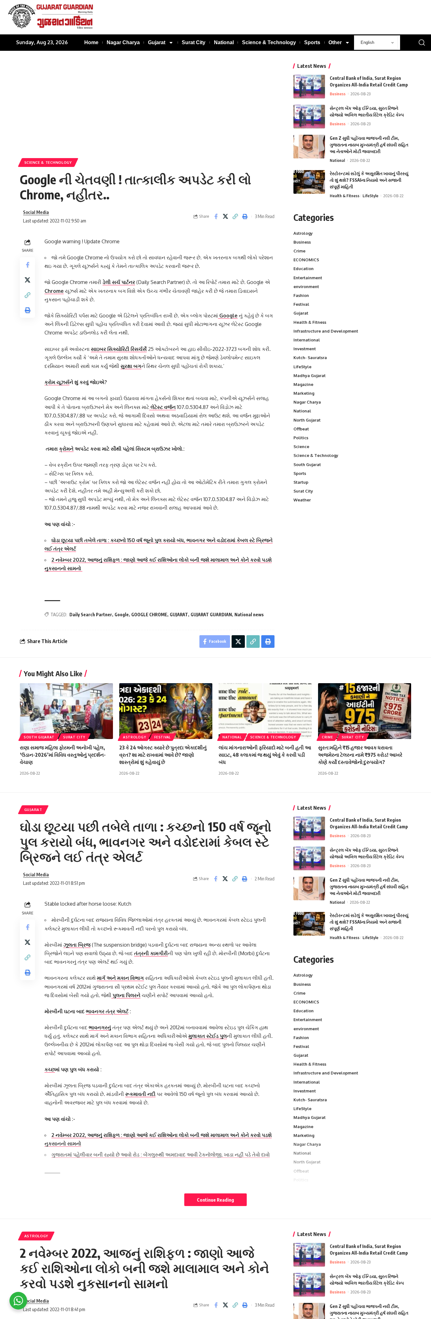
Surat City (303, 491)
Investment (304, 349)
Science (301, 446)
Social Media (36, 212)
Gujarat (300, 313)
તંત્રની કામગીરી (151, 953)
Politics (300, 437)
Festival (301, 304)
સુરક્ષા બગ (131, 366)
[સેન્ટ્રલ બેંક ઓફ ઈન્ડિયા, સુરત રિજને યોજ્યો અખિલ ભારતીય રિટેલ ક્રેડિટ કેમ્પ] (309, 116)
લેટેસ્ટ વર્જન (162, 407)
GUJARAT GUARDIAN (211, 614)
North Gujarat (307, 420)
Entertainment (307, 277)
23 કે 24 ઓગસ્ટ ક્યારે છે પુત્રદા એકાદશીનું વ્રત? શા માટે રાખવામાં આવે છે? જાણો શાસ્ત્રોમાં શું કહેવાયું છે (163, 754)
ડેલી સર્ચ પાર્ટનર (119, 282)
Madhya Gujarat (309, 375)
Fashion (301, 295)
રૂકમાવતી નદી (140, 1094)
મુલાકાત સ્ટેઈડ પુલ (207, 1036)
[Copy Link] (235, 216)
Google (228, 315)
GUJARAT (179, 614)
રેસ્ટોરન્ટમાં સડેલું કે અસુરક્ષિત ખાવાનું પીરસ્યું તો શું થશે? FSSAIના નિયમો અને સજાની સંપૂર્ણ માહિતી (369, 180)
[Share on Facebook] (215, 216)
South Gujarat (307, 464)
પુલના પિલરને (125, 995)
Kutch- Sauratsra (310, 357)
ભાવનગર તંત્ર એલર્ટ (107, 1011)
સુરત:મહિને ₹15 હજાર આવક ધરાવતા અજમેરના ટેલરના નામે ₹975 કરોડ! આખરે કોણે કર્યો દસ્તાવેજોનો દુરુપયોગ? (360, 754)
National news (249, 614)
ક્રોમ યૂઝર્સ (56, 382)
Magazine (303, 384)
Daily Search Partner (90, 614)
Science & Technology (48, 162)
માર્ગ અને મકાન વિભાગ (120, 978)
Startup (300, 482)
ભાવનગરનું (100, 1027)
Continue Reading (215, 1200)
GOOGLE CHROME (149, 614)
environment (306, 286)
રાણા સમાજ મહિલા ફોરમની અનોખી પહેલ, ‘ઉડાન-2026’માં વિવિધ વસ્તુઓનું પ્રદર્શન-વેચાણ (63, 754)
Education (303, 268)
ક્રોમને (66, 449)
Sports (299, 473)
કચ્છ (49, 1069)
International (306, 339)
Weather (302, 500)
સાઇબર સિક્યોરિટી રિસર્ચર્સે (119, 349)
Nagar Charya (307, 402)
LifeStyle (370, 195)
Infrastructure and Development (325, 331)
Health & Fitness (344, 195)
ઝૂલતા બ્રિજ (77, 945)
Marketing (303, 393)
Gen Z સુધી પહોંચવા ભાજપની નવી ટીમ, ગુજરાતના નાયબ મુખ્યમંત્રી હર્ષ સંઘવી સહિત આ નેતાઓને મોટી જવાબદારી (369, 144)
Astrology (303, 233)
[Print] (245, 216)
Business (337, 93)
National (337, 160)
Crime (299, 250)
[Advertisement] (147, 111)
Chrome (54, 291)
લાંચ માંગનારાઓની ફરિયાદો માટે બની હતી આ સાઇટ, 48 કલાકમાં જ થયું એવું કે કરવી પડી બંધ (265, 754)
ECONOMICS (306, 260)
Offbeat (301, 428)
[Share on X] (225, 216)
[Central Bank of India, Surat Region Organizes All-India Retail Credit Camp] (309, 86)
